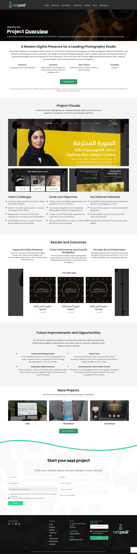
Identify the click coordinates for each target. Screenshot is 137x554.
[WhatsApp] (19, 525)
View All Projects (68, 431)
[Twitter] (9, 525)
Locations (52, 544)
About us (55, 5)
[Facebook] (12, 525)
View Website (68, 82)
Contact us (52, 533)
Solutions (66, 5)
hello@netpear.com (76, 539)
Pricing (87, 5)
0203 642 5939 (74, 534)
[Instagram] (16, 525)
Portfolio (78, 5)
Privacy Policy (53, 541)
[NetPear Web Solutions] (17, 4)
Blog (95, 5)
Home (47, 5)
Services (52, 530)
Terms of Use (53, 538)
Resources (104, 5)
